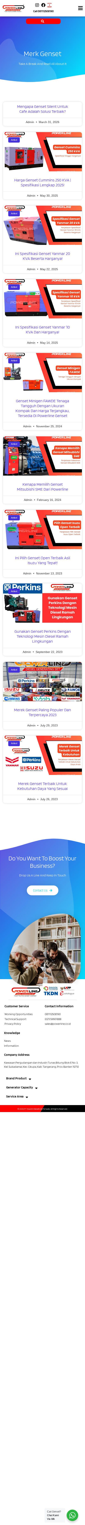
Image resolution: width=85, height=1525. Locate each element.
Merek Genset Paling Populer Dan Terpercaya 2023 (42, 712)
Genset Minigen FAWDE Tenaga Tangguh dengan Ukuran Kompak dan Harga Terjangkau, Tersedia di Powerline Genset (42, 408)
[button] (80, 8)
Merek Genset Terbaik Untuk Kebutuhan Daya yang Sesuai (42, 786)
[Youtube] (49, 5)
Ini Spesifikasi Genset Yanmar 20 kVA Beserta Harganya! (42, 256)
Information (11, 1045)
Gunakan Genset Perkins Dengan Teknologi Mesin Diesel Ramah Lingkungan (42, 636)
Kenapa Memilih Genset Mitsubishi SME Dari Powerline (42, 487)
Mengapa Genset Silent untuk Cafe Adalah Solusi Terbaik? (42, 109)
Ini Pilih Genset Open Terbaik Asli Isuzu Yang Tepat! (42, 560)
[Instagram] (37, 5)
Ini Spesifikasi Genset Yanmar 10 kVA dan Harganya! (42, 329)
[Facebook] (43, 5)
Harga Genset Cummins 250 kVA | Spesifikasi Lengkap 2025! (42, 182)
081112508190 (46, 11)
